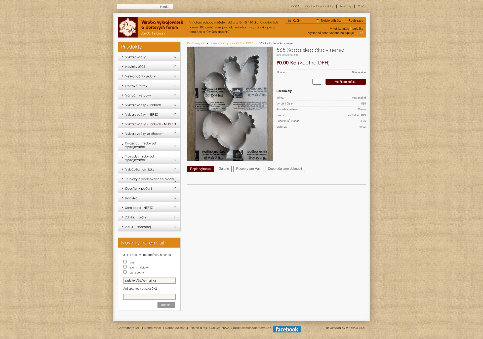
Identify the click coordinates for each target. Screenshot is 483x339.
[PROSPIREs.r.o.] (356, 327)
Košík (296, 20)
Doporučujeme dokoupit (285, 169)
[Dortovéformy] (149, 85)
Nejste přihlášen (332, 20)
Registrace (355, 20)
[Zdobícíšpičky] (149, 216)
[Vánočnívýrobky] (149, 94)
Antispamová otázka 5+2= (141, 288)
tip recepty (137, 272)
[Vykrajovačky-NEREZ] (149, 114)
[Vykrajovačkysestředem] (149, 133)
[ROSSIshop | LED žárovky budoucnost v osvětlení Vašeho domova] (152, 27)
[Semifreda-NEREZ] (149, 207)
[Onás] (360, 6)
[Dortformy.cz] (197, 43)
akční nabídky (139, 267)
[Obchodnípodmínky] (319, 6)
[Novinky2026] (149, 66)
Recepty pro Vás (248, 169)
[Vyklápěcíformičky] (149, 169)
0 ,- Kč (359, 33)
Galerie (224, 169)
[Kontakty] (346, 6)
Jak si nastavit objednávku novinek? (148, 255)
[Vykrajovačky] (149, 56)
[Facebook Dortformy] (287, 331)
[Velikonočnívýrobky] (149, 75)
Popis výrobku (200, 169)
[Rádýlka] (149, 197)
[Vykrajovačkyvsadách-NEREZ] (234, 43)
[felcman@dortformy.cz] (255, 327)
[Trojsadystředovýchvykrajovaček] (149, 157)
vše (132, 262)
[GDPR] (295, 6)
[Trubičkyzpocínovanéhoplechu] (149, 178)
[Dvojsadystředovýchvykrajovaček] (149, 144)
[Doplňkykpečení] (149, 188)
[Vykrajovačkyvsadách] (149, 104)
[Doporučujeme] (175, 327)
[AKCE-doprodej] (149, 226)
